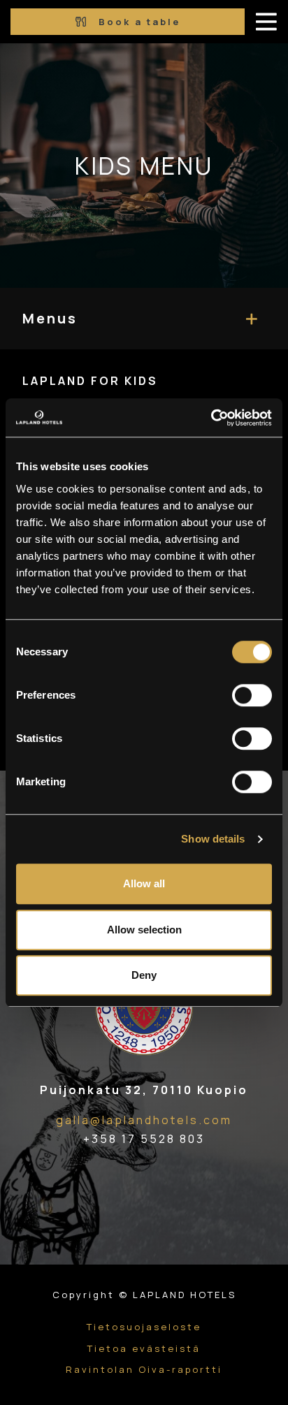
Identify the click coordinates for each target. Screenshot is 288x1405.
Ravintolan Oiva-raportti (144, 1369)
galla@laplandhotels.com (144, 1120)
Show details (213, 839)
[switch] (252, 695)
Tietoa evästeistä (144, 1348)
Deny (144, 975)
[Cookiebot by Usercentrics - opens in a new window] (211, 418)
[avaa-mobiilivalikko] (266, 21)
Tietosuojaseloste (144, 1326)
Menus (50, 318)
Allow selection (144, 930)
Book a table (137, 21)
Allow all (144, 883)
